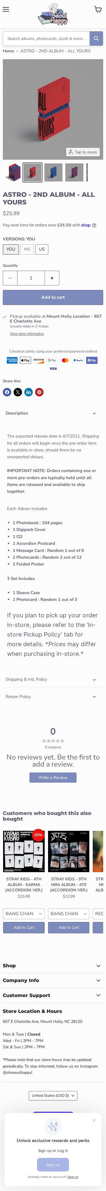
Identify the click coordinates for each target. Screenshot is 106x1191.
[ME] (27, 256)
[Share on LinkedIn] (28, 392)
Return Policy (18, 696)
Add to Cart (24, 927)
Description (17, 413)
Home (8, 51)
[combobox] (24, 913)
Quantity (10, 266)
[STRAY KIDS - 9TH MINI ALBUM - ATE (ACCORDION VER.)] (69, 851)
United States (50, 1095)
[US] (42, 256)
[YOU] (11, 256)
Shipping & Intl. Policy (26, 679)
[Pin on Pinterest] (39, 392)
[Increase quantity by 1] (52, 278)
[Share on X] (18, 392)
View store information (27, 334)
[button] (12, 172)
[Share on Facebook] (7, 392)
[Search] (96, 38)
